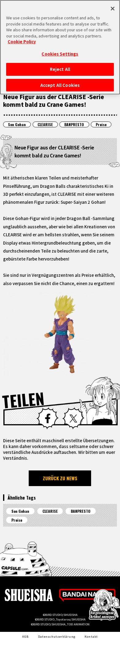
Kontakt (91, 636)
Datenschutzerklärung (56, 636)
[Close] (112, 8)
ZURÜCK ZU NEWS (60, 478)
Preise (101, 124)
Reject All (60, 69)
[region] (60, 47)
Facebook (47, 418)
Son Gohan (17, 124)
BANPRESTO (74, 124)
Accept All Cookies (60, 85)
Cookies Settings (60, 54)
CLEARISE (45, 124)
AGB (25, 636)
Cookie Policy (22, 41)
